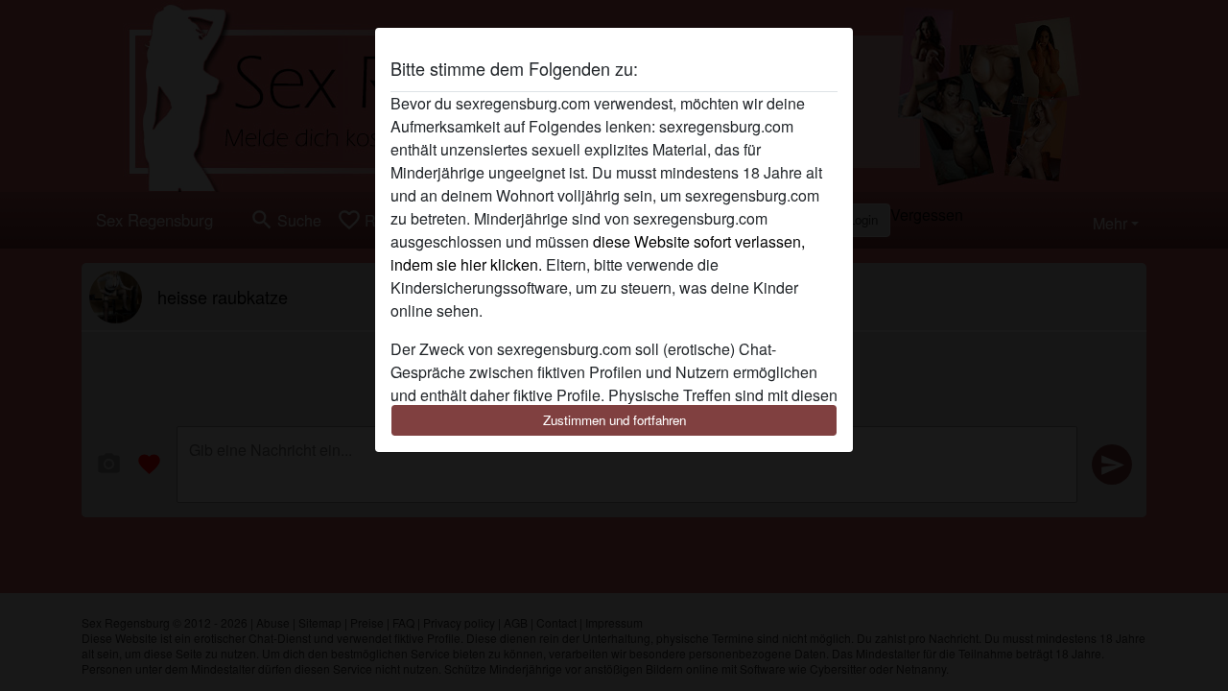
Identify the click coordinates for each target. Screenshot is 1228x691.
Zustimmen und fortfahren (614, 420)
